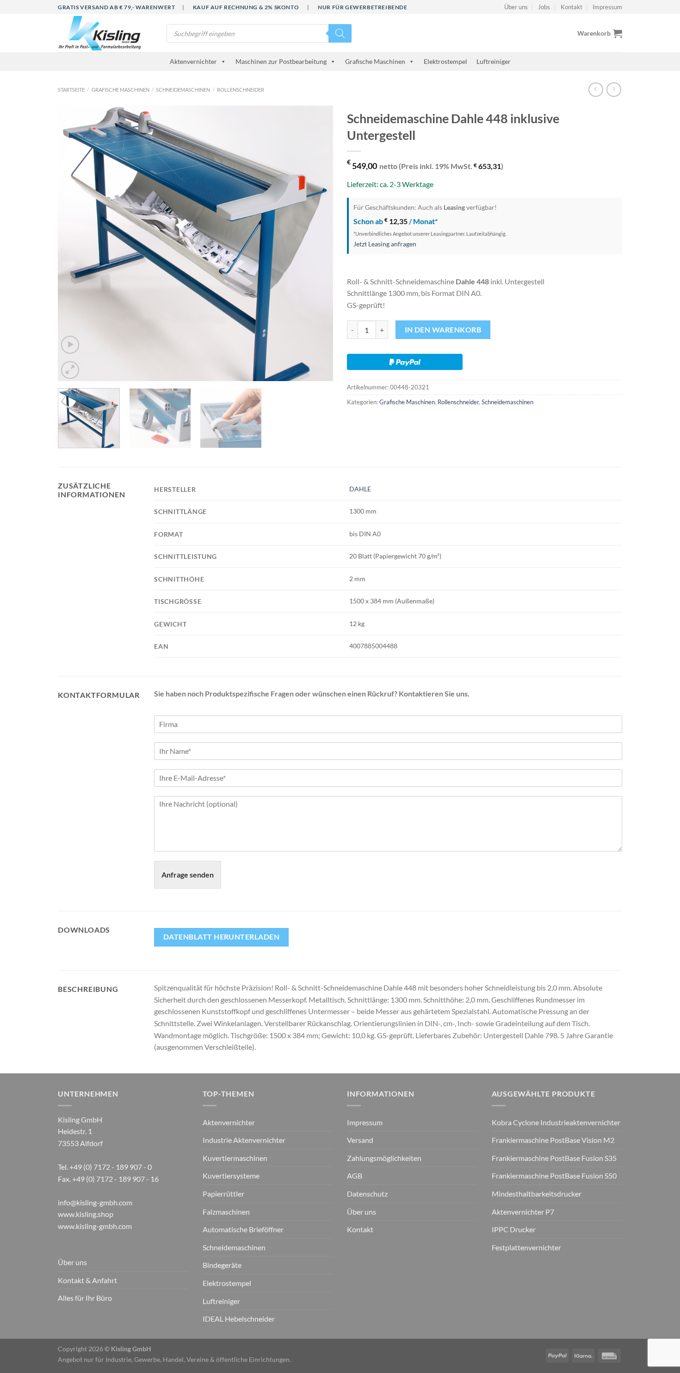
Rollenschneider (240, 90)
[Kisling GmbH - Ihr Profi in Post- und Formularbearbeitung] (105, 33)
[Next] (316, 243)
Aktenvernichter (193, 61)
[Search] (340, 33)
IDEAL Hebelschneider (239, 1318)
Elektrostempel (445, 61)
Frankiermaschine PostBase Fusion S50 (554, 1175)
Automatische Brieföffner (243, 1229)
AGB (354, 1175)
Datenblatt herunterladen (221, 937)
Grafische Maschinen (375, 61)
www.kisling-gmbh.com (95, 1226)
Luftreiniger (493, 61)
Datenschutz (367, 1193)
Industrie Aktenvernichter (244, 1139)
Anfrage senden (187, 874)
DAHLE (360, 489)
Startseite (71, 90)
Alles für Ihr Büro (85, 1297)
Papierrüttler (223, 1193)
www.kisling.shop (85, 1214)
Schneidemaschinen (183, 90)
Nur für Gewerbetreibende (362, 7)
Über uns (516, 7)
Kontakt (571, 7)
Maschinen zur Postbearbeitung (281, 61)
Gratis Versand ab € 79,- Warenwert (116, 7)
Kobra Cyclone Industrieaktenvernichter (556, 1122)
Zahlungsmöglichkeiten (384, 1158)
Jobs (544, 7)
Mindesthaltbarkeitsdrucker (536, 1193)
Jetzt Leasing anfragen (384, 244)
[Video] (70, 345)
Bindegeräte (222, 1264)
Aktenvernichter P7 (523, 1211)
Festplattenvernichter (526, 1247)
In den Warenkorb (443, 330)
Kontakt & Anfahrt (87, 1280)
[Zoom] (70, 370)
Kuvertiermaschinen (235, 1158)
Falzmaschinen (226, 1211)
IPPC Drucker (514, 1229)
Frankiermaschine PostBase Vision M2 (553, 1139)
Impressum (607, 7)
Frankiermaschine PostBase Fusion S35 (554, 1158)
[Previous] (75, 243)
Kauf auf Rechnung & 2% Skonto (246, 7)
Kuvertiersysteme (231, 1175)
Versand (360, 1139)
